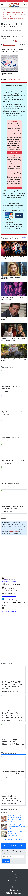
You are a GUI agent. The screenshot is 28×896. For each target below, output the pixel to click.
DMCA (14, 887)
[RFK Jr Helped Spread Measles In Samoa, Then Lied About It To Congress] (13, 730)
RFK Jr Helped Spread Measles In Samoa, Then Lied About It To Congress (13, 741)
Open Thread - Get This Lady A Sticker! (12, 25)
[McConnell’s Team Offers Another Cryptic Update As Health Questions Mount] (13, 673)
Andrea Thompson (7, 720)
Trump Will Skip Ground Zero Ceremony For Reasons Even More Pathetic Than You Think (12, 714)
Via (16, 41)
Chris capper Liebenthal (8, 777)
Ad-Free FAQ (21, 195)
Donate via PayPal (19, 215)
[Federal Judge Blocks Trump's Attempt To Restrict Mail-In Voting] (13, 787)
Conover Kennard (6, 691)
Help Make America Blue (13, 839)
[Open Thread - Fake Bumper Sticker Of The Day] (14, 402)
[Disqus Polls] (14, 555)
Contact (14, 878)
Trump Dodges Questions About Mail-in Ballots (13, 772)
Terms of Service (13, 531)
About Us (14, 875)
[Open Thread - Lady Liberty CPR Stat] (14, 450)
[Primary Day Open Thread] (14, 473)
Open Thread (11, 79)
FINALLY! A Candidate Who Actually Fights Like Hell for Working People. (15, 833)
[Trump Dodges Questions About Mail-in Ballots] (13, 763)
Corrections (14, 890)
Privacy (14, 884)
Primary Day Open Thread (10, 483)
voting (19, 79)
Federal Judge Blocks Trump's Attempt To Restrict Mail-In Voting (11, 798)
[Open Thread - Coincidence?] (14, 427)
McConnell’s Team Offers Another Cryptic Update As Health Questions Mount (12, 685)
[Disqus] (14, 595)
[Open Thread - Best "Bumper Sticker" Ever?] (14, 377)
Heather (4, 803)
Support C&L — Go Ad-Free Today (14, 1)
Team (14, 872)
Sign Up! (6, 861)
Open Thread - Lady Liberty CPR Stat (13, 460)
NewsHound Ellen (6, 747)
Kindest (9, 219)
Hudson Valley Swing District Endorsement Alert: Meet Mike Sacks (16, 826)
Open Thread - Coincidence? (11, 437)
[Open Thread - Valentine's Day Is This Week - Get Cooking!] (14, 497)
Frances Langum (9, 45)
